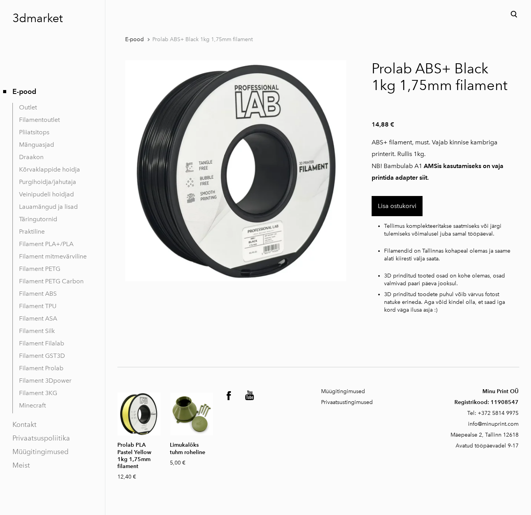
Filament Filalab (41, 343)
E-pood (24, 91)
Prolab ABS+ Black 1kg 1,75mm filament (202, 39)
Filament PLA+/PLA (46, 244)
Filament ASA (38, 318)
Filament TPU (37, 306)
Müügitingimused (40, 451)
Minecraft (32, 405)
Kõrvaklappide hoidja (49, 169)
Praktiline (32, 231)
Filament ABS (38, 293)
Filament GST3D (42, 355)
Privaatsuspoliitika (41, 438)
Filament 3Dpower (45, 380)
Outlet (28, 107)
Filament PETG (39, 268)
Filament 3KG (38, 393)
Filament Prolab (41, 368)
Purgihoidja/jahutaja (47, 182)
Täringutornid (38, 219)
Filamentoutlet (39, 119)
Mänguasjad (36, 144)
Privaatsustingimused (347, 402)
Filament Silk (37, 331)
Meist (21, 465)
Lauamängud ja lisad (48, 206)
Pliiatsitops (34, 132)
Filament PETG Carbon (51, 281)
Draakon (31, 157)
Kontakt (24, 424)
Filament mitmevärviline (53, 256)
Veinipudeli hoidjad (46, 194)
